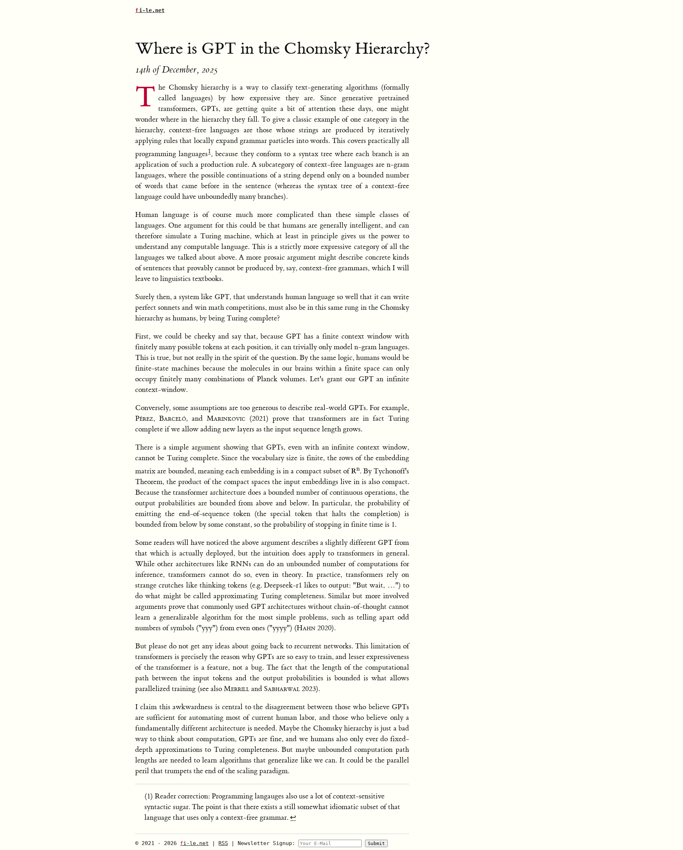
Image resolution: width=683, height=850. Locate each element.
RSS (223, 843)
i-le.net (150, 10)
